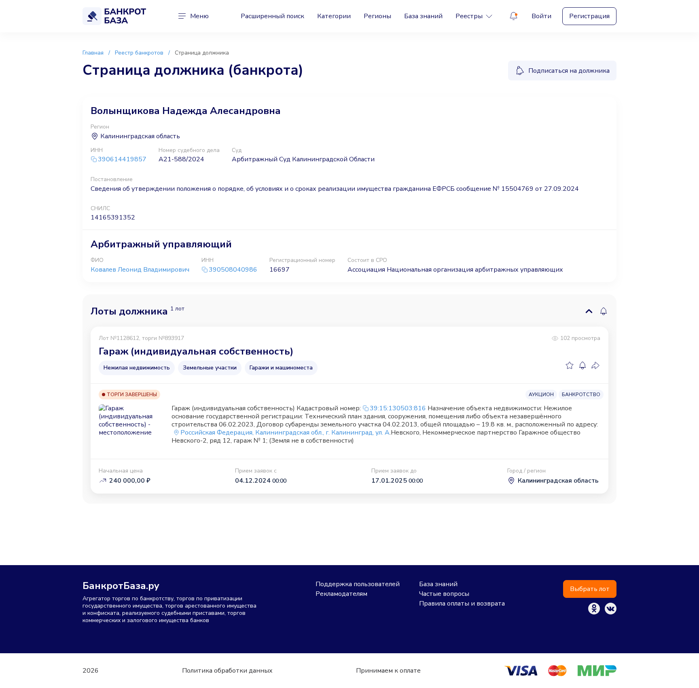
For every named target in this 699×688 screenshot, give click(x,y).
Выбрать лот (590, 589)
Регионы (377, 16)
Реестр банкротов (139, 53)
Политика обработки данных (227, 671)
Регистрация (589, 16)
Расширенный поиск (272, 16)
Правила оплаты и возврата (462, 603)
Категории (334, 16)
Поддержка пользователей (358, 584)
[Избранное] (569, 365)
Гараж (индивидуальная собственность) (196, 351)
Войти (541, 16)
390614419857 (122, 159)
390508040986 (233, 270)
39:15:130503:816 (398, 408)
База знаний (423, 16)
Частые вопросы (444, 594)
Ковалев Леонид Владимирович (140, 270)
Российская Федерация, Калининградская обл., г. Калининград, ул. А (285, 432)
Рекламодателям (341, 594)
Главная (93, 53)
